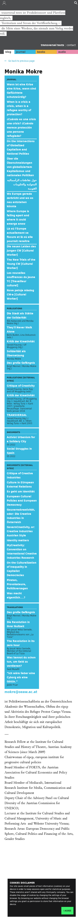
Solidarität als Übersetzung (16, 353)
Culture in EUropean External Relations (20, 484)
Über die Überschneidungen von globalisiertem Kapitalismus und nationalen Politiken (20, 167)
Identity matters (18, 540)
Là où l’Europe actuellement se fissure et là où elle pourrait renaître (20, 235)
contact (71, 45)
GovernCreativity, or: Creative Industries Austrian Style (21, 531)
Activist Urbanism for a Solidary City (21, 439)
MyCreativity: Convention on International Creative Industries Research (22, 551)
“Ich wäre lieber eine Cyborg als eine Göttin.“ (21, 677)
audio (62, 52)
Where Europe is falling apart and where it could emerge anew (18, 217)
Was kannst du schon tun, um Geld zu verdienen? (21, 661)
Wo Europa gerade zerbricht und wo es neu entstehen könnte (20, 200)
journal (20, 52)
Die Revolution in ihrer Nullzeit (18, 624)
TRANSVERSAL (17, 415)
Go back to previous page (21, 61)
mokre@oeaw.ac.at (21, 691)
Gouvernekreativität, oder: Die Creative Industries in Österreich (21, 516)
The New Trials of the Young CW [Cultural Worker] (21, 264)
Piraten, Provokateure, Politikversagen (17, 584)
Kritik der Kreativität (21, 341)
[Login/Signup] (4, 3)
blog (8, 52)
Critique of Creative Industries (20, 475)
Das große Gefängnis (21, 363)
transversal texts (53, 45)
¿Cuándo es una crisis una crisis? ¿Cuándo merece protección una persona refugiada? (21, 127)
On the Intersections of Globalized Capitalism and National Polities (21, 147)
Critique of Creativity (21, 386)
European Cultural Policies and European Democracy (22, 500)
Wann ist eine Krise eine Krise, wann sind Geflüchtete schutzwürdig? (21, 90)
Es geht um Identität (21, 491)
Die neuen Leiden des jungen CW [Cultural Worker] (21, 250)
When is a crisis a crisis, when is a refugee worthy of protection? (19, 108)
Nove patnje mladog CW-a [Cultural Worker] (20, 294)
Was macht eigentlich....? (16, 595)
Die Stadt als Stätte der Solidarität (20, 315)
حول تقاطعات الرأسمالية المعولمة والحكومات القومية (22, 184)
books (41, 52)
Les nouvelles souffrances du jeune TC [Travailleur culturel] (21, 279)
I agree (67, 910)
